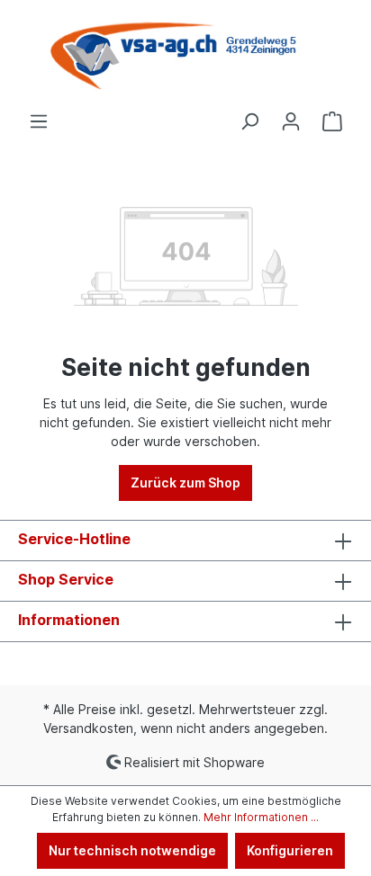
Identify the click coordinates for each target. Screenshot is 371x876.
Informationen (69, 620)
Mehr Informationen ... (261, 817)
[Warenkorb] (332, 121)
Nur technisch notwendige (132, 850)
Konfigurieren (290, 850)
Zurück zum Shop (185, 482)
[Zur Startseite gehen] (185, 56)
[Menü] (38, 121)
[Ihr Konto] (291, 121)
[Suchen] (249, 121)
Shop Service (65, 579)
